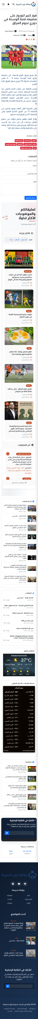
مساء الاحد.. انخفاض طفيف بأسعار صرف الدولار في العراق (15, 526)
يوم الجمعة (19, 140)
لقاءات (9, 899)
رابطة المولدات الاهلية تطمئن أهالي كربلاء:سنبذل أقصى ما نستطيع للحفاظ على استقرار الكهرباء (13, 926)
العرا (34, 148)
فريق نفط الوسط (11, 144)
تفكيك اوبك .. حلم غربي (19, 516)
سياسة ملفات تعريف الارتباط (23, 1011)
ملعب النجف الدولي (30, 144)
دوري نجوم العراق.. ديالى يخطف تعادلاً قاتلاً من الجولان (19, 390)
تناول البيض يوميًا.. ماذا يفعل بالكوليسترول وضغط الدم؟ (20, 353)
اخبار (28, 895)
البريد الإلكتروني (32, 173)
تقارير (28, 902)
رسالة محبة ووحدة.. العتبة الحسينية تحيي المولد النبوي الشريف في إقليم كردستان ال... (15, 578)
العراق (34, 140)
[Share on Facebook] (34, 39)
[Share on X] (31, 39)
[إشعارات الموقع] (8, 4)
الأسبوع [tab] (24, 239)
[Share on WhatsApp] (29, 39)
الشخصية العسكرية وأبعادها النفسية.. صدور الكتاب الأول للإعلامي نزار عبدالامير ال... (15, 805)
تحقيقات (9, 895)
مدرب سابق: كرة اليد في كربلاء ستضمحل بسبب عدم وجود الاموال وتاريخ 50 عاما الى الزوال (20, 277)
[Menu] (3, 4)
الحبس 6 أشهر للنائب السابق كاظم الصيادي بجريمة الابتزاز (15, 535)
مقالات (9, 902)
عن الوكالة (32, 1008)
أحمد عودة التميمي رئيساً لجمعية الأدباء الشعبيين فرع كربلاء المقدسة (19, 470)
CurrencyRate (30, 753)
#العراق (20, 144)
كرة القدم (27, 140)
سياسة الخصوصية (9, 1008)
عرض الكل (6, 217)
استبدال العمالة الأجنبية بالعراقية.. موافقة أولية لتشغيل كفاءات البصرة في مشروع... (14, 545)
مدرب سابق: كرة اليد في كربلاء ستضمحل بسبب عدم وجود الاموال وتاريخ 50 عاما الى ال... (15, 767)
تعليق (35, 181)
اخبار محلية (28, 899)
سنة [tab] (11, 239)
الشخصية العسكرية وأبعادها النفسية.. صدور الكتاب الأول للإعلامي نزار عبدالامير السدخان (20, 429)
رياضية (30, 35)
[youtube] (19, 883)
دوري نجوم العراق (26, 148)
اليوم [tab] (30, 239)
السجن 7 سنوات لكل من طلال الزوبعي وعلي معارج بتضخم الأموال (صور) (15, 556)
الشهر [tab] (17, 239)
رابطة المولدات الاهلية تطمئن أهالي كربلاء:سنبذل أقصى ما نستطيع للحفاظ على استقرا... (15, 507)
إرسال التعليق (30, 198)
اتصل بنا (10, 1011)
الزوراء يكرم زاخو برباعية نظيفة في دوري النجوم (20, 315)
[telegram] (13, 883)
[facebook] (25, 883)
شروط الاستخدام (22, 1008)
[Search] (13, 4)
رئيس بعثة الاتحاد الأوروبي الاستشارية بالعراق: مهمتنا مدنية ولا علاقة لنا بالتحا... (14, 567)
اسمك (35, 165)
